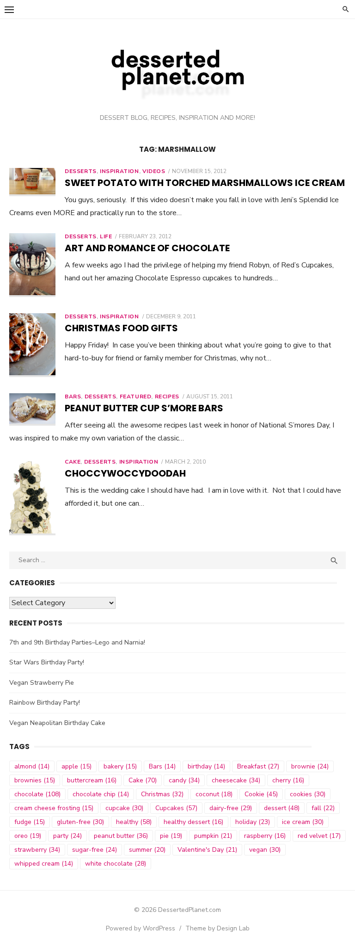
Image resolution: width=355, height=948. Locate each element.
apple (76, 766)
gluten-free (80, 822)
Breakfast (258, 766)
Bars (73, 396)
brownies (34, 780)
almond (31, 766)
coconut (214, 794)
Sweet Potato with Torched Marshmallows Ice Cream (205, 182)
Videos (153, 171)
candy (184, 780)
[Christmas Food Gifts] (32, 345)
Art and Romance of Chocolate (147, 248)
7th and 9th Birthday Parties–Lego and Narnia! (77, 642)
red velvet (319, 835)
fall (323, 808)
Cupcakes (176, 808)
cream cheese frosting (53, 808)
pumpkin (213, 835)
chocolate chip (101, 794)
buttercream (91, 780)
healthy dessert (193, 822)
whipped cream (43, 863)
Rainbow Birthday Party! (44, 702)
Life (106, 236)
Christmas (162, 794)
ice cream (303, 822)
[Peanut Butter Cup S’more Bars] (32, 409)
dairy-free (230, 808)
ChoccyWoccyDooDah (125, 473)
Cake (72, 461)
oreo (27, 835)
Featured (136, 396)
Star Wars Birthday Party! (46, 662)
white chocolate (115, 863)
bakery (120, 766)
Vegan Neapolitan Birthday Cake (57, 723)
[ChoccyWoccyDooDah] (32, 497)
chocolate (37, 794)
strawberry (37, 849)
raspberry (265, 835)
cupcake (124, 808)
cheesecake (236, 780)
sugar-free (94, 849)
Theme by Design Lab (217, 928)
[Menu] (9, 9)
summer (147, 849)
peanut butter (121, 835)
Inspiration (119, 171)
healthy (134, 822)
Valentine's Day (207, 849)
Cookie (261, 794)
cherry (288, 780)
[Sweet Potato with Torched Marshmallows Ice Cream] (32, 182)
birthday (206, 766)
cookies (307, 794)
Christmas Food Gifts (121, 328)
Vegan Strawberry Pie (41, 682)
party (67, 835)
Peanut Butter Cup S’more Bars (144, 408)
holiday (252, 822)
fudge (29, 822)
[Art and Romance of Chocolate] (32, 265)
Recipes (167, 396)
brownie (310, 766)
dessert (282, 808)
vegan (265, 849)
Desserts (81, 171)
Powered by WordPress (140, 928)
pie (171, 835)
